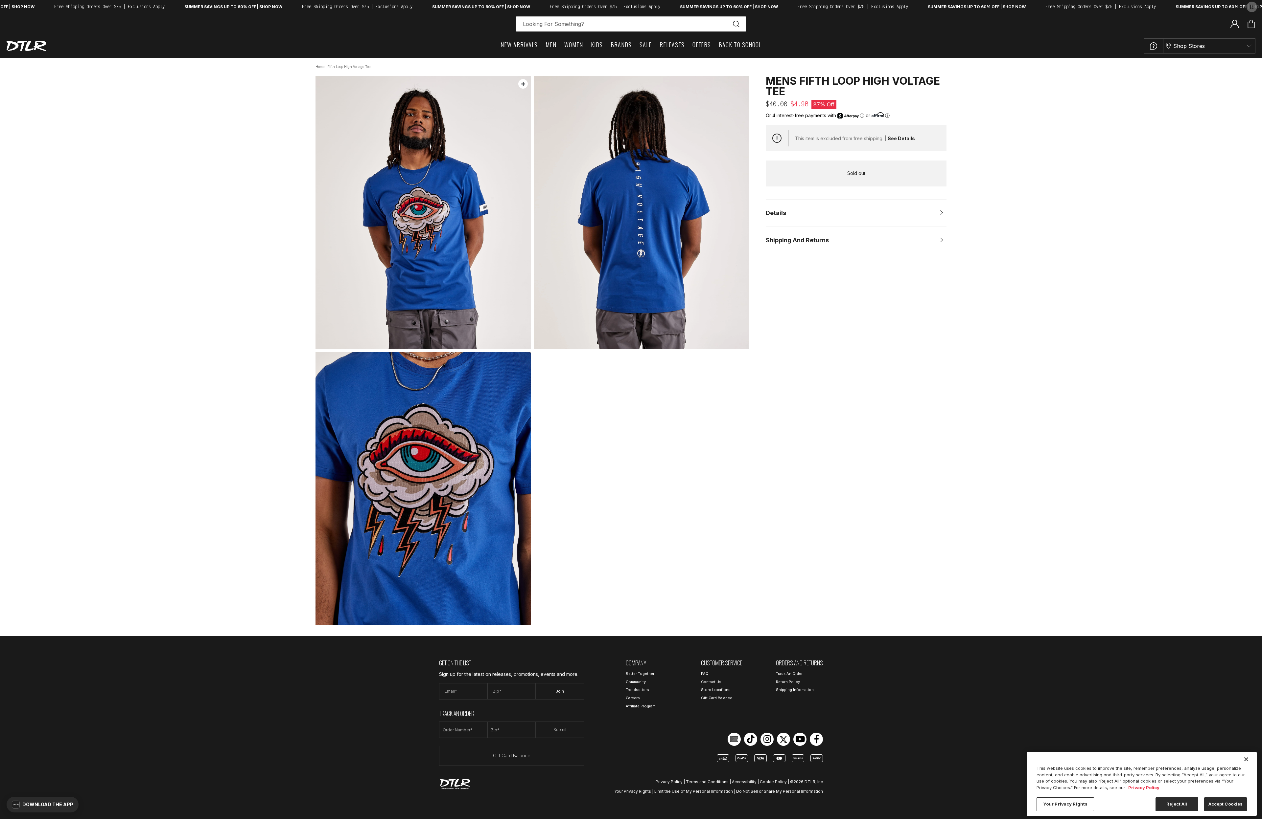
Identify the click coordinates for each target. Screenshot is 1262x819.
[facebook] (816, 739)
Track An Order (789, 673)
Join (560, 691)
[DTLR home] (26, 46)
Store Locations (716, 689)
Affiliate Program (640, 706)
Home (320, 67)
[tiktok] (750, 739)
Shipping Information (795, 689)
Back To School (740, 44)
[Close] (1246, 759)
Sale (646, 44)
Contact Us (711, 681)
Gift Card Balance (511, 755)
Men (551, 44)
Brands (621, 44)
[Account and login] (1234, 24)
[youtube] (799, 739)
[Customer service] (1153, 46)
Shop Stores (1189, 46)
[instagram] (767, 739)
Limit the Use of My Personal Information (693, 791)
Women (573, 44)
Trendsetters (637, 689)
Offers (701, 44)
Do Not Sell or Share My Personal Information (779, 791)
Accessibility (744, 781)
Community (636, 681)
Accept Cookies (1225, 804)
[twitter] (783, 739)
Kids (597, 44)
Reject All (1176, 804)
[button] (43, 804)
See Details (901, 138)
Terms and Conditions (707, 781)
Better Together (640, 673)
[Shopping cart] (1251, 24)
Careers (633, 698)
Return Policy (788, 681)
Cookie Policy (773, 781)
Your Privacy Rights (632, 791)
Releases (672, 44)
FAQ (705, 673)
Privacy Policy (669, 781)
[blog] (734, 739)
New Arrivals (519, 44)
